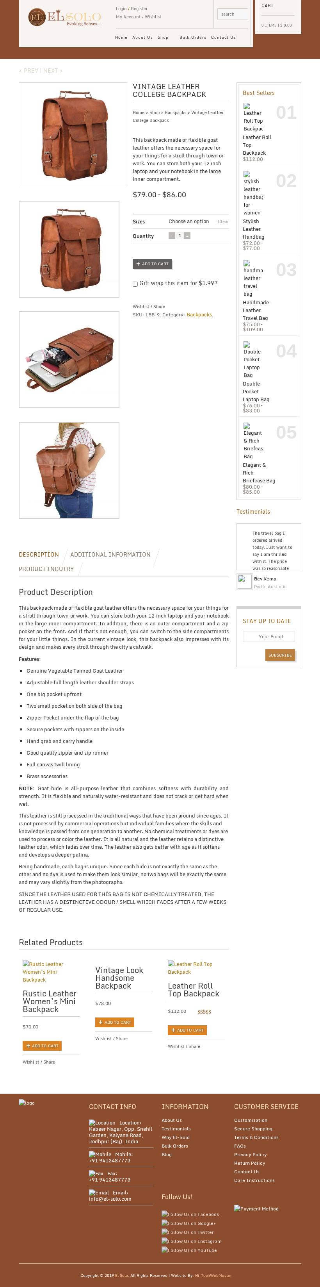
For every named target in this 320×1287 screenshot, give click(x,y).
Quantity (143, 236)
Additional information (110, 554)
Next (294, 574)
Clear (223, 221)
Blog (167, 1154)
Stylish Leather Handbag (254, 229)
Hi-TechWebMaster (213, 1275)
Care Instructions (254, 1180)
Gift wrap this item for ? (177, 283)
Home (121, 37)
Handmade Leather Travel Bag (256, 310)
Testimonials (176, 1128)
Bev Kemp (265, 578)
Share (159, 306)
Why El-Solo (176, 1137)
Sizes (139, 221)
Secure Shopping (253, 1128)
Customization (250, 1120)
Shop (162, 38)
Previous (288, 574)
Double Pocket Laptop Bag (256, 391)
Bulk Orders (193, 37)
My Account (128, 16)
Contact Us (223, 37)
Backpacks (175, 112)
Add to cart (155, 264)
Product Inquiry (46, 568)
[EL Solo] (68, 13)
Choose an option (189, 221)
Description (39, 554)
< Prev (28, 70)
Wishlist (153, 16)
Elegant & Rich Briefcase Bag (259, 472)
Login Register (132, 8)
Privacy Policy (250, 1154)
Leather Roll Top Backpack (257, 145)
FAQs (240, 1146)
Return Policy (249, 1163)
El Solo (121, 1275)
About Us (142, 37)
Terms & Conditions (256, 1137)
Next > (53, 70)
